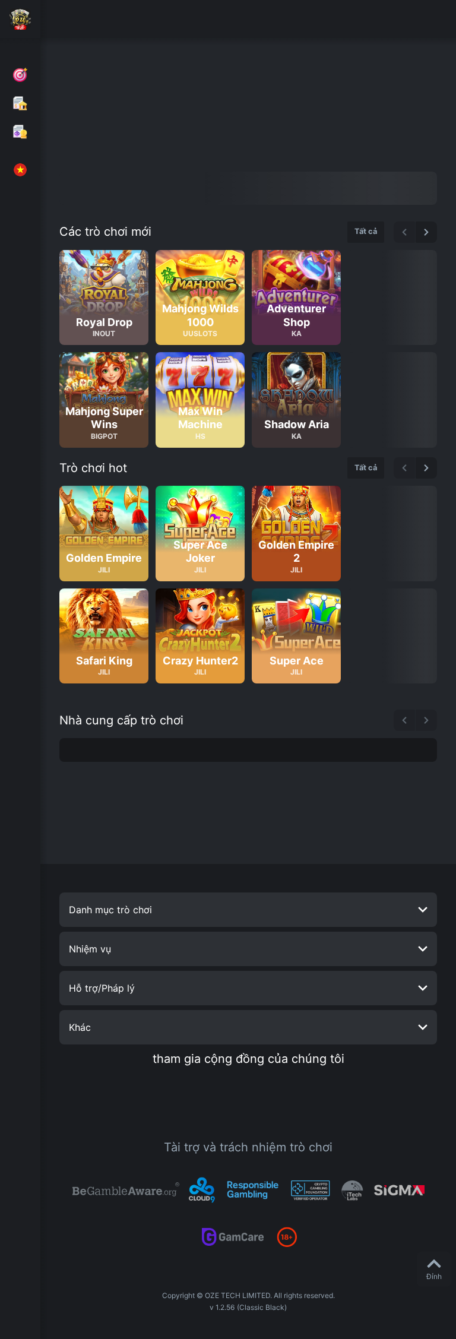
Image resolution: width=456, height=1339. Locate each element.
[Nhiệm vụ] (20, 75)
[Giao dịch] (20, 103)
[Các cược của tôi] (20, 132)
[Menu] (20, 19)
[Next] (426, 232)
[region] (248, 349)
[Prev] (404, 232)
